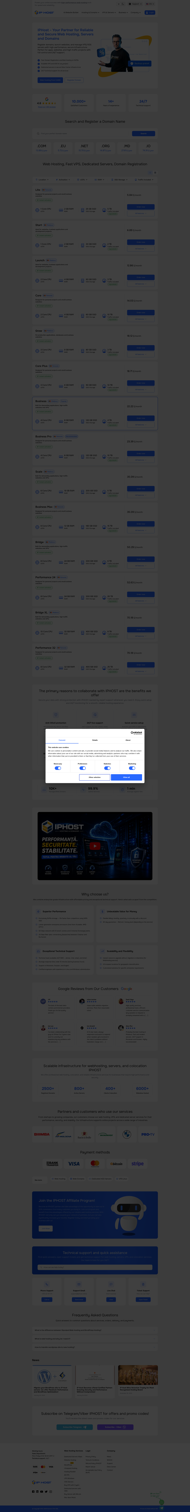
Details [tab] (95, 740)
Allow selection (94, 777)
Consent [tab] (62, 740)
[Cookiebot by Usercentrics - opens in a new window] (132, 733)
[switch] (82, 768)
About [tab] (128, 740)
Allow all (126, 777)
